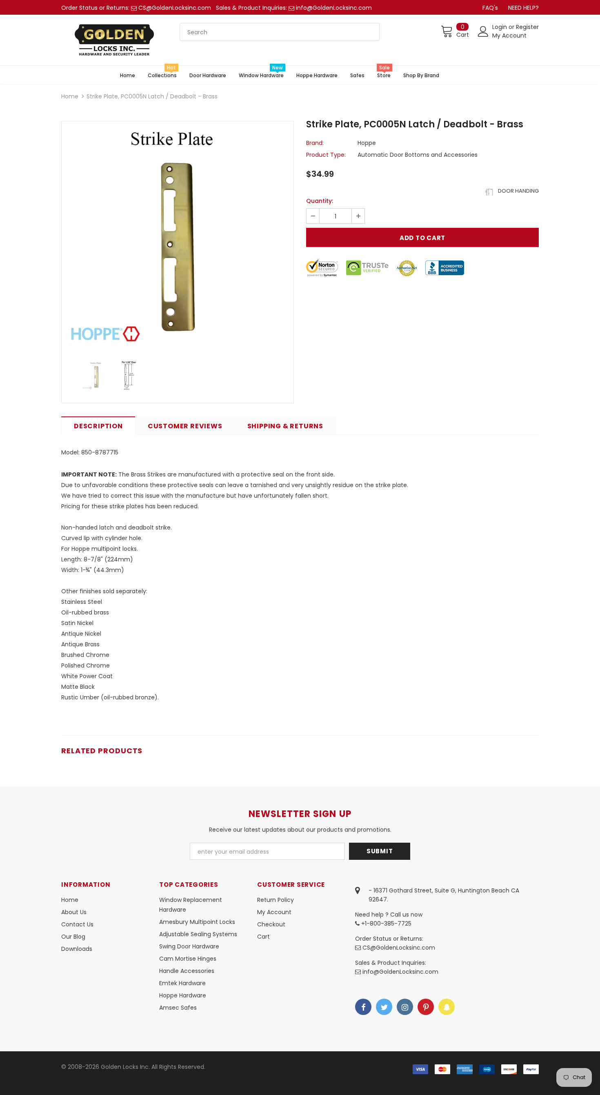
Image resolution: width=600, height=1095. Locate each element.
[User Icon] (483, 31)
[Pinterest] (426, 1007)
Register (527, 27)
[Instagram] (405, 1007)
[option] (177, 237)
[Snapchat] (446, 1007)
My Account (509, 35)
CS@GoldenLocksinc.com (174, 8)
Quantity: (319, 201)
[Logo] (114, 40)
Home (69, 96)
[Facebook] (363, 1007)
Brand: (315, 143)
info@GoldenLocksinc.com (334, 8)
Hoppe (367, 143)
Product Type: (326, 155)
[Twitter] (384, 1007)
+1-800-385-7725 (385, 923)
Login (500, 27)
